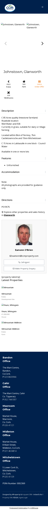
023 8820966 (10, 376)
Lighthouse (34, 508)
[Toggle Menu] (42, 6)
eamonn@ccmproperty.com (25, 255)
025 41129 (9, 476)
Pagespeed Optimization (19, 508)
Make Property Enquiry (25, 268)
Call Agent (25, 262)
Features (6, 158)
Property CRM (8, 497)
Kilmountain (7, 294)
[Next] (42, 43)
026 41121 (9, 425)
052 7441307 (10, 399)
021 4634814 (10, 451)
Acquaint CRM (27, 494)
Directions (7, 200)
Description (8, 110)
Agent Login (23, 497)
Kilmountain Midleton (10, 329)
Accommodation (10, 171)
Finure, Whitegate (9, 311)
